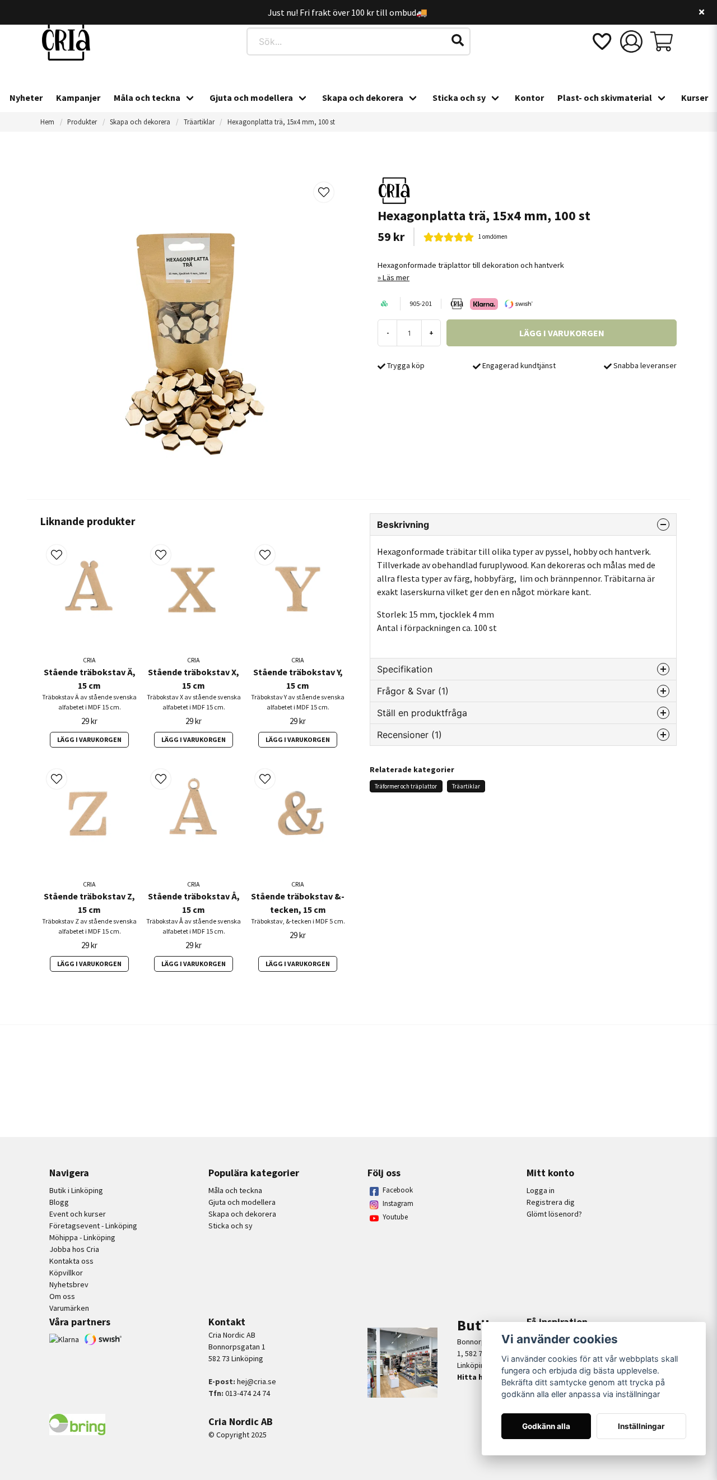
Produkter (82, 121)
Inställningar (641, 1426)
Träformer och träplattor (406, 786)
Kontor (529, 97)
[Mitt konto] (631, 41)
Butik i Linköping (76, 1190)
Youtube (395, 1217)
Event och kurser (77, 1214)
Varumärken (69, 1308)
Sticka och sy (459, 97)
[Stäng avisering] (701, 12)
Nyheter (26, 97)
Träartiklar (199, 121)
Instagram (398, 1203)
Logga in (541, 1190)
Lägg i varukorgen (89, 739)
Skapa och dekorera (362, 97)
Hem (47, 121)
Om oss (62, 1296)
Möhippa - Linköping (82, 1237)
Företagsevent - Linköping (93, 1226)
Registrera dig (551, 1202)
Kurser (694, 97)
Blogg (59, 1202)
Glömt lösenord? (554, 1214)
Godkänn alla (546, 1426)
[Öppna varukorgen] (661, 41)
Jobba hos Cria (74, 1249)
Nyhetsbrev (69, 1284)
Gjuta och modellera (251, 97)
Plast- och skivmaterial (604, 97)
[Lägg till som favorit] (601, 41)
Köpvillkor (66, 1273)
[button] (457, 40)
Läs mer (396, 277)
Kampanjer (78, 97)
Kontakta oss (71, 1261)
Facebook (398, 1190)
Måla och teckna (147, 97)
